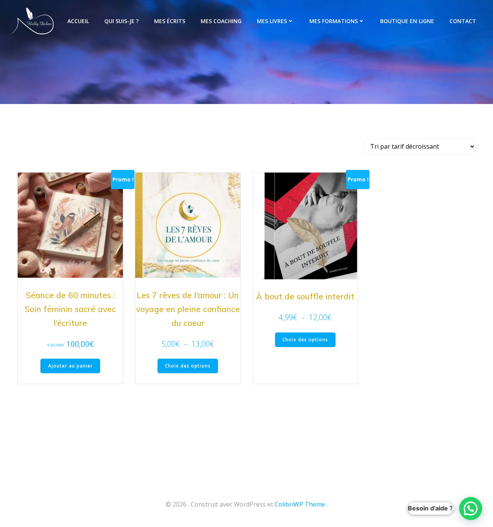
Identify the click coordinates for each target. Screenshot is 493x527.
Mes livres (272, 21)
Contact (462, 21)
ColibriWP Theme (300, 504)
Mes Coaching (221, 21)
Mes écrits (169, 21)
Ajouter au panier (70, 366)
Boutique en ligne (407, 21)
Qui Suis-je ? (121, 21)
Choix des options (188, 366)
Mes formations (333, 21)
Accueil (78, 21)
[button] (470, 508)
